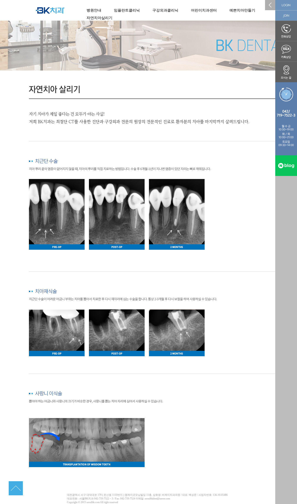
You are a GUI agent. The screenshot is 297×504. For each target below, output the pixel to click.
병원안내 (94, 10)
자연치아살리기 (99, 18)
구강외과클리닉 (165, 10)
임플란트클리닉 (127, 10)
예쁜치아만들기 (242, 10)
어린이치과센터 (204, 10)
